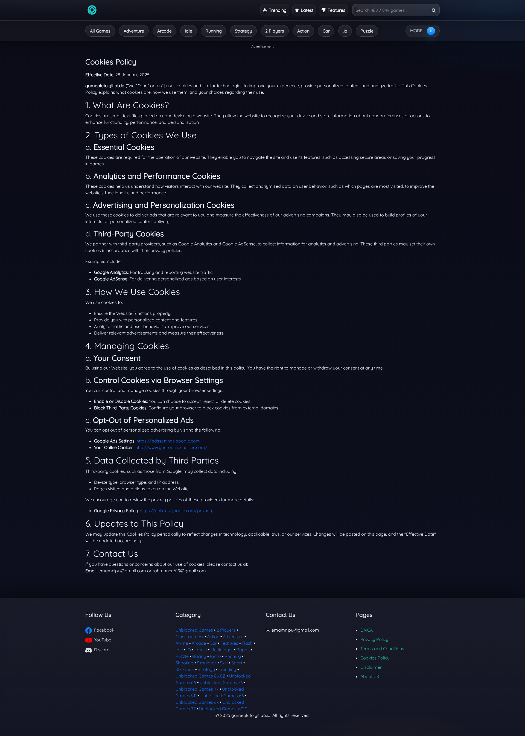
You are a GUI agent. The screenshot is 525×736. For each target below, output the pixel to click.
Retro (215, 656)
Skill (224, 662)
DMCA (366, 630)
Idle (188, 31)
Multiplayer (222, 649)
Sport (236, 662)
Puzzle (367, 31)
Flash (247, 643)
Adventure (134, 31)
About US (369, 676)
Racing (199, 656)
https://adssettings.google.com (168, 441)
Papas (243, 649)
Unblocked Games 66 (222, 695)
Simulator (206, 662)
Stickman (185, 669)
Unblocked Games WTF (223, 708)
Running (213, 31)
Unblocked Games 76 (221, 682)
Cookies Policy (375, 658)
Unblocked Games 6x (197, 702)
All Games (100, 31)
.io (345, 31)
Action (303, 31)
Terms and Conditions (382, 648)
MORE (416, 30)
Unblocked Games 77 (197, 689)
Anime (182, 643)
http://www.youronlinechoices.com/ (171, 447)
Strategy (243, 31)
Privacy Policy (374, 639)
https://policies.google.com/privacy (176, 510)
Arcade (164, 31)
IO (188, 649)
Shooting (184, 662)
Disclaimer (371, 667)
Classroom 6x (189, 636)
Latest (200, 649)
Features (229, 643)
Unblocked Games (194, 630)
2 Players (274, 31)
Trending (227, 669)
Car (326, 31)
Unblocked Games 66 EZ (200, 676)
